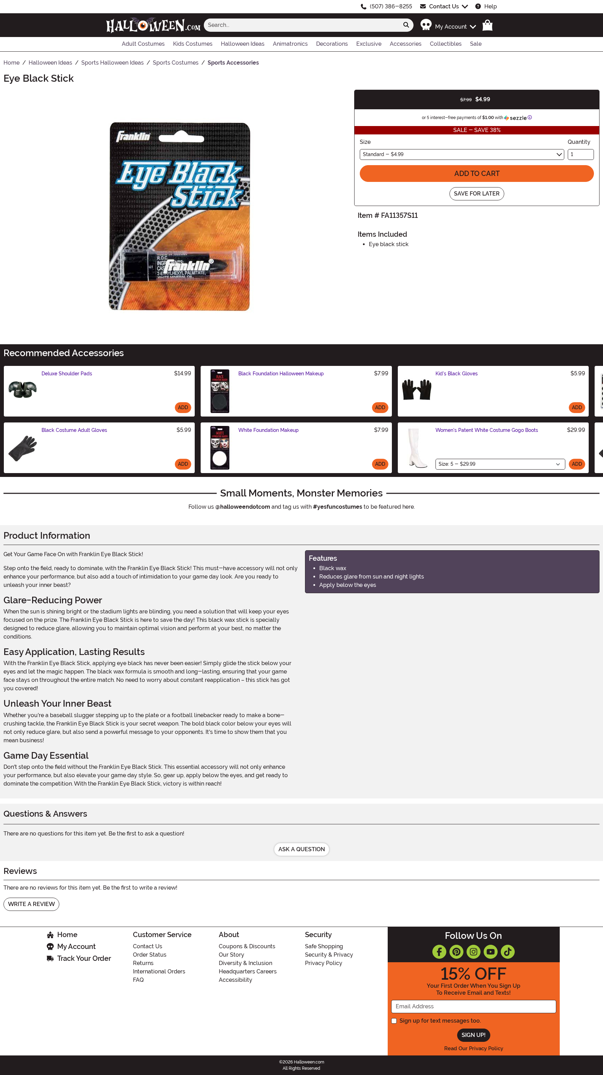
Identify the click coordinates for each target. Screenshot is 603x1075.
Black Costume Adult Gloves (74, 430)
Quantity (579, 142)
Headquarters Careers (248, 971)
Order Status (149, 954)
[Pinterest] (456, 952)
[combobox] (301, 25)
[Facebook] (439, 952)
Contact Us (444, 6)
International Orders (159, 971)
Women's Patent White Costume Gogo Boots (487, 430)
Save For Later (477, 193)
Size (365, 142)
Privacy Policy (323, 963)
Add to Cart (477, 173)
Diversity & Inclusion (245, 963)
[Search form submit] (406, 25)
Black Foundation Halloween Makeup (281, 373)
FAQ (138, 980)
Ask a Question (301, 849)
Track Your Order (84, 958)
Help (490, 6)
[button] (447, 25)
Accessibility (235, 980)
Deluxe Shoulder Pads (67, 373)
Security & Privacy (329, 954)
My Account (76, 946)
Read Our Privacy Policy (473, 1048)
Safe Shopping (324, 946)
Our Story (231, 954)
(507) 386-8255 (391, 6)
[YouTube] (491, 952)
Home (67, 934)
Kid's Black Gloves (457, 373)
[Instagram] (474, 952)
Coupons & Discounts (247, 946)
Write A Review (31, 904)
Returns (143, 963)
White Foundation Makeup (268, 430)
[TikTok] (508, 952)
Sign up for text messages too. (440, 1020)
